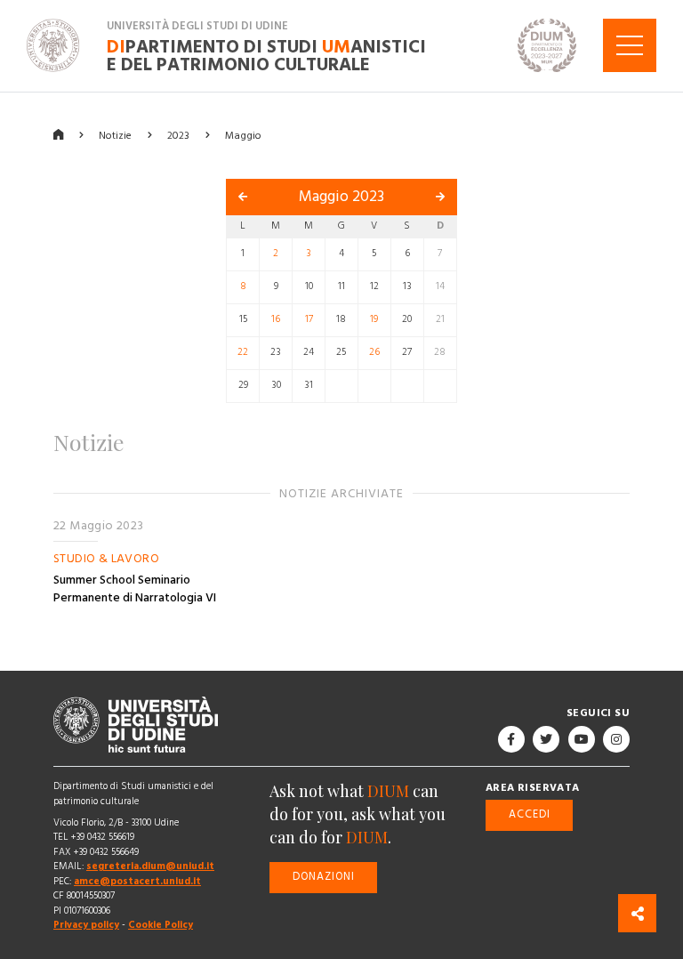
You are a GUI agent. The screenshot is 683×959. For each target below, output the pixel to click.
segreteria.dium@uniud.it (150, 866)
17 (309, 319)
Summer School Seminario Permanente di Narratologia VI (134, 589)
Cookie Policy (160, 924)
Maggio (243, 134)
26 (374, 352)
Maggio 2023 (341, 196)
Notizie (115, 134)
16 (275, 319)
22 (242, 352)
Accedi (529, 814)
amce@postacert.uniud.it (137, 881)
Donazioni (324, 876)
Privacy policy (86, 924)
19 (374, 319)
